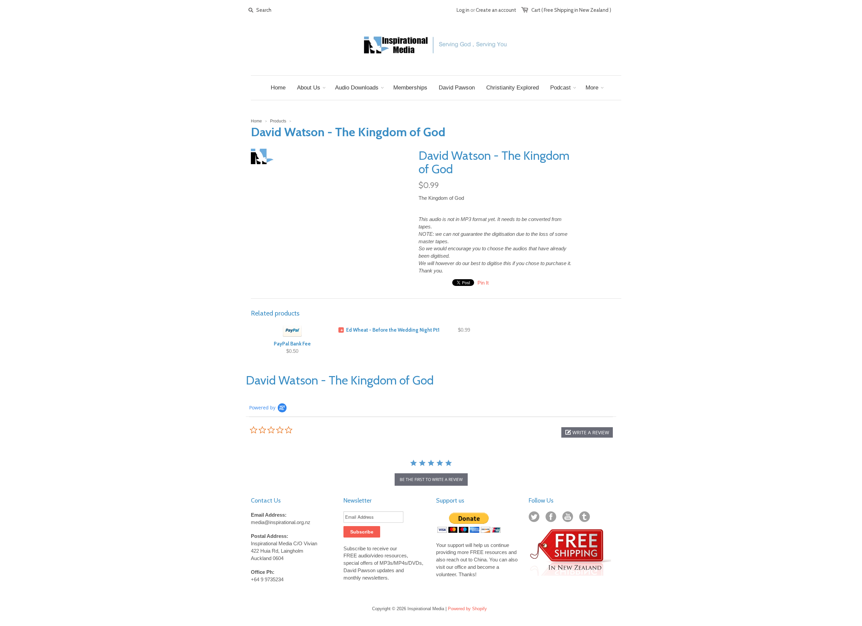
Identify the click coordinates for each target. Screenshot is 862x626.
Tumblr (586, 518)
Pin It (483, 283)
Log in (463, 10)
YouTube (569, 518)
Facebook (552, 518)
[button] (587, 432)
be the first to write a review (431, 479)
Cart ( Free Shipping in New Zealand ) (571, 10)
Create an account (496, 10)
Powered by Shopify (467, 608)
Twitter (535, 518)
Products (278, 121)
